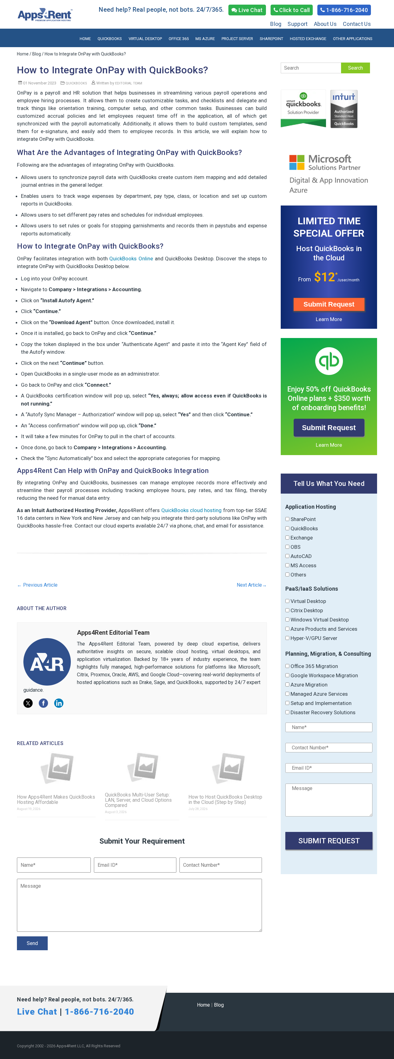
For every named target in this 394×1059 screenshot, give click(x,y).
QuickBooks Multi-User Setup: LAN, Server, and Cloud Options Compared (138, 800)
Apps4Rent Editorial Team (113, 632)
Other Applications (352, 38)
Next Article (252, 585)
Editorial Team (128, 83)
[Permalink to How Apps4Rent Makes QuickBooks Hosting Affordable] (56, 768)
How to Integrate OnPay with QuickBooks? (112, 70)
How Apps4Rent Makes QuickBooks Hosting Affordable (56, 799)
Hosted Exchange (308, 38)
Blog (275, 24)
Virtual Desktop (145, 38)
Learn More (329, 319)
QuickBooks (110, 38)
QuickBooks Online (131, 258)
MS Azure (205, 38)
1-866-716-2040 (346, 10)
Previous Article (37, 585)
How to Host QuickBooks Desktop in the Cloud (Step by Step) (225, 799)
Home (85, 38)
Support (297, 24)
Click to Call (294, 10)
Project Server (237, 38)
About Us (325, 24)
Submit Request (329, 304)
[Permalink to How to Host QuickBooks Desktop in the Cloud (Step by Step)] (227, 768)
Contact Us (357, 24)
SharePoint (271, 38)
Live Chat (250, 10)
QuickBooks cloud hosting (191, 510)
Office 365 (179, 38)
